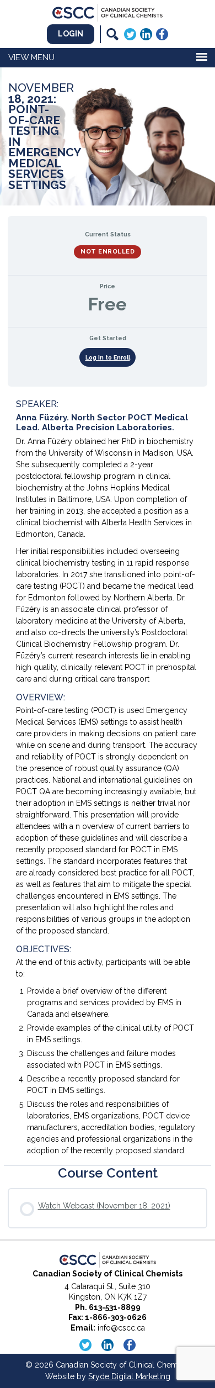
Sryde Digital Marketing (129, 1376)
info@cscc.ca (121, 1327)
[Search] (112, 34)
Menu (43, 57)
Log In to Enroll (107, 357)
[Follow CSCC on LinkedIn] (146, 33)
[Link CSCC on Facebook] (162, 33)
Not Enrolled (107, 251)
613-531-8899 (115, 1307)
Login (70, 33)
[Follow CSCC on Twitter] (130, 33)
